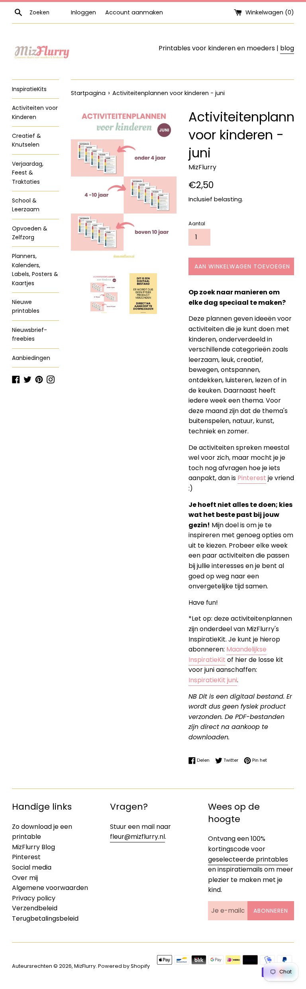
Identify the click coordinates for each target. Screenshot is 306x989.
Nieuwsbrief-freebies (29, 334)
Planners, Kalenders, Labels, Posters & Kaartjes (35, 269)
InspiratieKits (29, 89)
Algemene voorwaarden (50, 887)
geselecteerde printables (248, 859)
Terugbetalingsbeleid (45, 918)
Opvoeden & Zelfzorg (29, 232)
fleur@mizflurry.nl (137, 836)
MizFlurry (85, 966)
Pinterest (251, 478)
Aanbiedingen (31, 358)
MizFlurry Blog (33, 847)
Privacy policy (33, 898)
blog (287, 48)
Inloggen (83, 12)
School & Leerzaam (25, 205)
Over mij (25, 877)
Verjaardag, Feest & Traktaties (27, 173)
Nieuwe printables (25, 306)
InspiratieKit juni (212, 680)
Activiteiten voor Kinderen (35, 112)
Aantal (196, 223)
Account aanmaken (134, 12)
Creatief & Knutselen (26, 140)
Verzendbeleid (34, 908)
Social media (31, 867)
